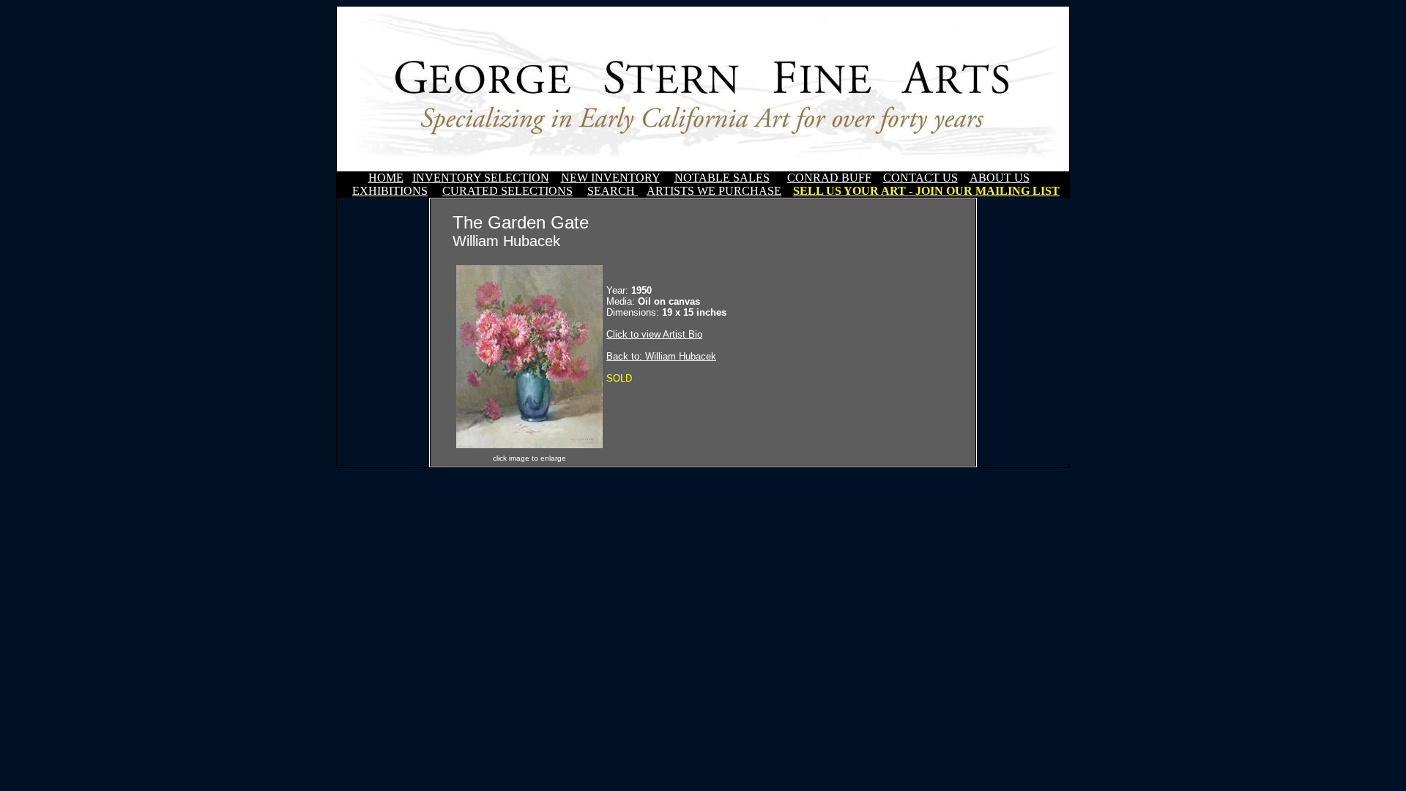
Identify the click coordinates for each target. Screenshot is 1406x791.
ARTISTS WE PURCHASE (714, 191)
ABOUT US (1000, 177)
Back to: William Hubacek (661, 356)
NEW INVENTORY (610, 177)
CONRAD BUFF (829, 177)
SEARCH (612, 191)
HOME (385, 177)
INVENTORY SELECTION (480, 177)
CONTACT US (920, 177)
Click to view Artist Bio (654, 334)
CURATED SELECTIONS (507, 191)
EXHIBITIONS (390, 191)
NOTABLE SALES (722, 177)
